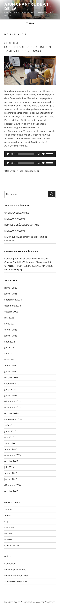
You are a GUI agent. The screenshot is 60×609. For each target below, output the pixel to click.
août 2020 (9, 425)
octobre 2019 (11, 461)
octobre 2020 (11, 413)
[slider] (50, 153)
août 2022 (9, 341)
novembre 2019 (12, 455)
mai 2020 (9, 437)
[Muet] (43, 153)
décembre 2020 (12, 401)
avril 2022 (9, 353)
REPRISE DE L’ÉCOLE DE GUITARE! (21, 224)
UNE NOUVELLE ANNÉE (16, 212)
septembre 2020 (13, 419)
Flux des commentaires (16, 575)
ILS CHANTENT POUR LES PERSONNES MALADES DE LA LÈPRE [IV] (28, 266)
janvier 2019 (10, 479)
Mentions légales (12, 602)
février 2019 (10, 473)
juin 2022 (9, 347)
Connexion (10, 563)
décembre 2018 (12, 485)
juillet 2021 (10, 389)
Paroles (8, 533)
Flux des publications (15, 569)
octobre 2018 (11, 491)
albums (8, 509)
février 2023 (10, 329)
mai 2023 (9, 317)
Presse (8, 539)
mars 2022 (9, 359)
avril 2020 (9, 443)
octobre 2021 (11, 377)
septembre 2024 (13, 299)
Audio (7, 515)
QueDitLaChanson (13, 545)
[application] (30, 154)
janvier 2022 (10, 371)
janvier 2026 (10, 288)
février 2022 (10, 365)
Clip (6, 521)
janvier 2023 (10, 335)
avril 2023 (9, 323)
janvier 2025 (10, 293)
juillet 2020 (10, 431)
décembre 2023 (12, 305)
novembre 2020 (12, 407)
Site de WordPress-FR (15, 581)
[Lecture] (8, 153)
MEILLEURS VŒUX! (14, 218)
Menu (31, 23)
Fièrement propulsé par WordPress (38, 602)
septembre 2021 (12, 383)
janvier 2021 (10, 395)
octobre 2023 (11, 311)
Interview (9, 527)
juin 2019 (9, 467)
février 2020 (10, 449)
